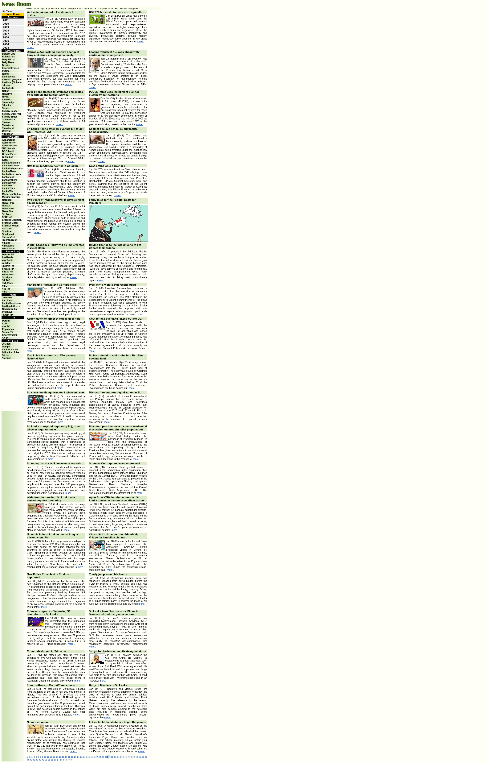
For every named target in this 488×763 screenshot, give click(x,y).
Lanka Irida (8, 88)
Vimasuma (8, 245)
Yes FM (6, 289)
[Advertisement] (13, 368)
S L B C (6, 280)
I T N (4, 323)
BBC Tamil (8, 151)
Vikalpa (6, 243)
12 (51, 757)
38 (130, 757)
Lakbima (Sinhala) (12, 82)
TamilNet (7, 231)
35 (121, 757)
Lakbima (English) (12, 79)
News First (8, 202)
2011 (6, 20)
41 (140, 757)
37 (127, 757)
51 (49, 760)
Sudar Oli (7, 228)
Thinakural (8, 128)
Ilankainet (7, 157)
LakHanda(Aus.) (11, 306)
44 (28, 760)
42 (143, 757)
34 (118, 757)
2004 (6, 44)
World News (8, 248)
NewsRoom (30, 8)
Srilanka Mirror (10, 223)
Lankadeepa (8, 76)
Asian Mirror (9, 142)
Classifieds (54, 8)
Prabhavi (7, 312)
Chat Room (88, 8)
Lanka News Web (11, 174)
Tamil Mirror (8, 119)
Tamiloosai (8, 234)
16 (63, 757)
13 (54, 757)
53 (55, 760)
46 (34, 760)
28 (100, 757)
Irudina (6, 71)
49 (43, 760)
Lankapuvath (9, 182)
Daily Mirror (8, 59)
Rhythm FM (8, 266)
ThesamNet (8, 237)
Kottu (5, 160)
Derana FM (8, 254)
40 (137, 757)
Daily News (8, 62)
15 (60, 757)
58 (70, 760)
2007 (6, 33)
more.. (30, 47)
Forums (98, 8)
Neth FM (6, 263)
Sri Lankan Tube (10, 352)
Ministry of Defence (12, 194)
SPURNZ (7, 217)
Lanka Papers (9, 180)
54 (58, 760)
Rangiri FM (7, 314)
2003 (6, 47)
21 (78, 757)
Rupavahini (8, 329)
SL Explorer (42, 8)
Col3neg (6, 343)
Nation (5, 91)
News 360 (7, 211)
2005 (6, 40)
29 (103, 757)
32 (112, 757)
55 (61, 760)
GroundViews (9, 154)
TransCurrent (9, 240)
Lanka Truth (8, 188)
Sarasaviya (8, 102)
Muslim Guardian (11, 197)
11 (48, 757)
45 (31, 760)
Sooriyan (7, 277)
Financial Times (10, 68)
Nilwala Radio (9, 309)
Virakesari (7, 134)
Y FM (4, 291)
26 (93, 757)
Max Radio (7, 260)
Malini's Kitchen (110, 8)
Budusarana (8, 56)
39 (133, 757)
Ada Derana (8, 140)
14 (57, 757)
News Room (13, 14)
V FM (4, 286)
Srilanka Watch (10, 225)
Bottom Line (8, 53)
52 (52, 760)
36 (124, 757)
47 (37, 760)
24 (87, 757)
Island (5, 74)
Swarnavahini (9, 335)
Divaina (6, 65)
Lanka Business (11, 165)
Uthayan (6, 131)
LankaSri (7, 185)
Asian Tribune (9, 145)
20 (75, 757)
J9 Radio (7, 297)
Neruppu (6, 200)
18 (69, 757)
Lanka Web (8, 191)
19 (72, 757)
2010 (6, 23)
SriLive (5, 355)
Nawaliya (7, 94)
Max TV (6, 326)
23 (84, 757)
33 (115, 757)
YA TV (5, 338)
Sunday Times (10, 116)
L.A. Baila (7, 300)
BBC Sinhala (8, 148)
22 (81, 757)
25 (90, 757)
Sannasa (7, 99)
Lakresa (6, 85)
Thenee (6, 122)
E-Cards (77, 8)
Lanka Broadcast (11, 303)
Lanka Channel (10, 349)
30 (106, 757)
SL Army (7, 214)
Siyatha (6, 108)
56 (64, 760)
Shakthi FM (8, 268)
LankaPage (8, 177)
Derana (6, 320)
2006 (6, 37)
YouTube (6, 358)
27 (97, 757)
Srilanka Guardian (12, 220)
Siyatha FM (8, 274)
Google (6, 346)
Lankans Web (125, 8)
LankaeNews (9, 171)
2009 (6, 27)
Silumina (6, 105)
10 (45, 757)
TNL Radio (7, 283)
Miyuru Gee (66, 8)
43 (146, 757)
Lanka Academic (11, 162)
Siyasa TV (7, 332)
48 (40, 760)
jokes (135, 8)
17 (66, 757)
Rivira (5, 96)
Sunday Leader (10, 111)
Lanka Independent (12, 168)
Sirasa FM (7, 271)
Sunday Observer (11, 114)
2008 (6, 30)
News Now (8, 208)
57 (67, 760)
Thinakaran (8, 125)
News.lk (6, 205)
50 (46, 760)
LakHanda (7, 257)
